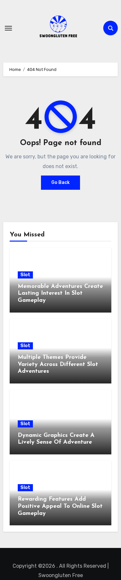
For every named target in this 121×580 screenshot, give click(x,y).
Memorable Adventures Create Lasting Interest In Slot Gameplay (60, 293)
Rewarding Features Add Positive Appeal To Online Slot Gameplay (60, 506)
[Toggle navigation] (8, 28)
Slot (25, 275)
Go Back (60, 182)
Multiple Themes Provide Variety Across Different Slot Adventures (58, 364)
